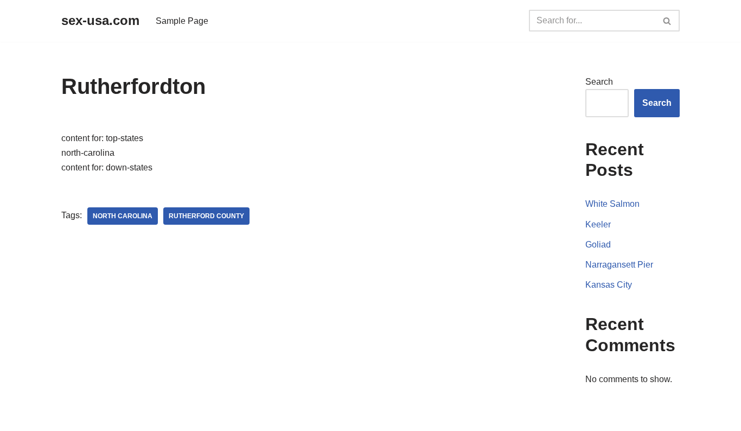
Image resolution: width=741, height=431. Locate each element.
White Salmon (612, 203)
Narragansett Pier (619, 264)
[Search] (667, 20)
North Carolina (122, 216)
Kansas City (608, 284)
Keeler (598, 224)
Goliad (598, 244)
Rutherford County (206, 216)
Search (599, 81)
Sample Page (182, 21)
